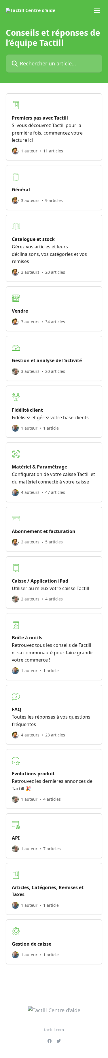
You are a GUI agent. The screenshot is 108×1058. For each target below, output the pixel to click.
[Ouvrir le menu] (97, 10)
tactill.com (54, 1029)
